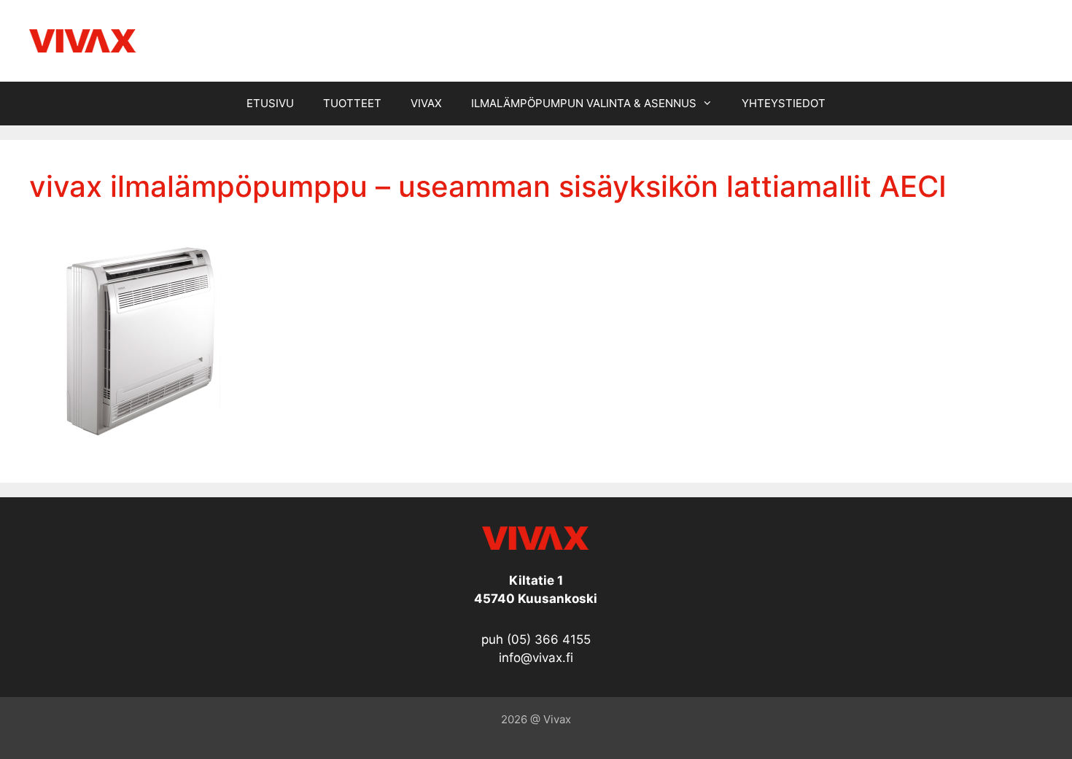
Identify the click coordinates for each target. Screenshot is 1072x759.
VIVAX (426, 103)
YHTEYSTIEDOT (784, 103)
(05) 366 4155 (549, 639)
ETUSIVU (270, 103)
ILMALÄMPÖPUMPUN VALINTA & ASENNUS (583, 103)
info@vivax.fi (536, 657)
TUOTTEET (352, 103)
